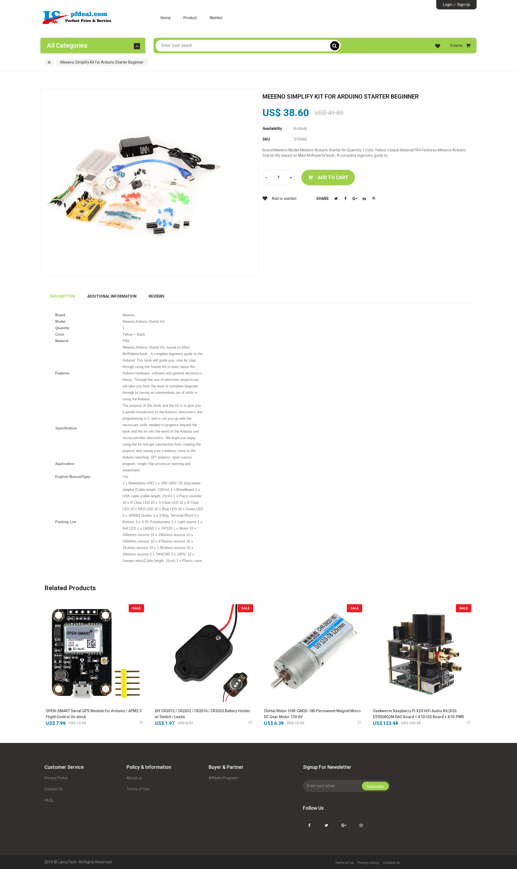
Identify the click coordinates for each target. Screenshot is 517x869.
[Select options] (250, 722)
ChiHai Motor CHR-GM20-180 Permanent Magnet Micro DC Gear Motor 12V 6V (312, 714)
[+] (290, 178)
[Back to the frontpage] (49, 62)
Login (447, 4)
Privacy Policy (56, 778)
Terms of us (344, 863)
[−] (266, 178)
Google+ (355, 198)
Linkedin (364, 198)
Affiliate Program (223, 778)
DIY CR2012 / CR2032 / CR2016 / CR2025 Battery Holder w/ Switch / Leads (202, 714)
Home (165, 18)
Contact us (391, 863)
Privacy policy (368, 863)
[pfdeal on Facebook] (309, 821)
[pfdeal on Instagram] (361, 821)
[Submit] (141, 722)
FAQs (48, 800)
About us (134, 778)
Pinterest (373, 198)
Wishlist (215, 18)
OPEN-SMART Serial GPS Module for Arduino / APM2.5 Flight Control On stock (94, 714)
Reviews (157, 296)
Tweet (336, 198)
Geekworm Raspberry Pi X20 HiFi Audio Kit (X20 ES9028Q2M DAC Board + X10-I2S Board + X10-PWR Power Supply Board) (418, 714)
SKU (266, 139)
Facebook (345, 198)
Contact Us (53, 789)
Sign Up (463, 4)
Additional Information (112, 296)
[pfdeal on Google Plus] (344, 821)
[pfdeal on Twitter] (326, 821)
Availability (272, 128)
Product (190, 18)
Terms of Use (138, 789)
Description (62, 296)
